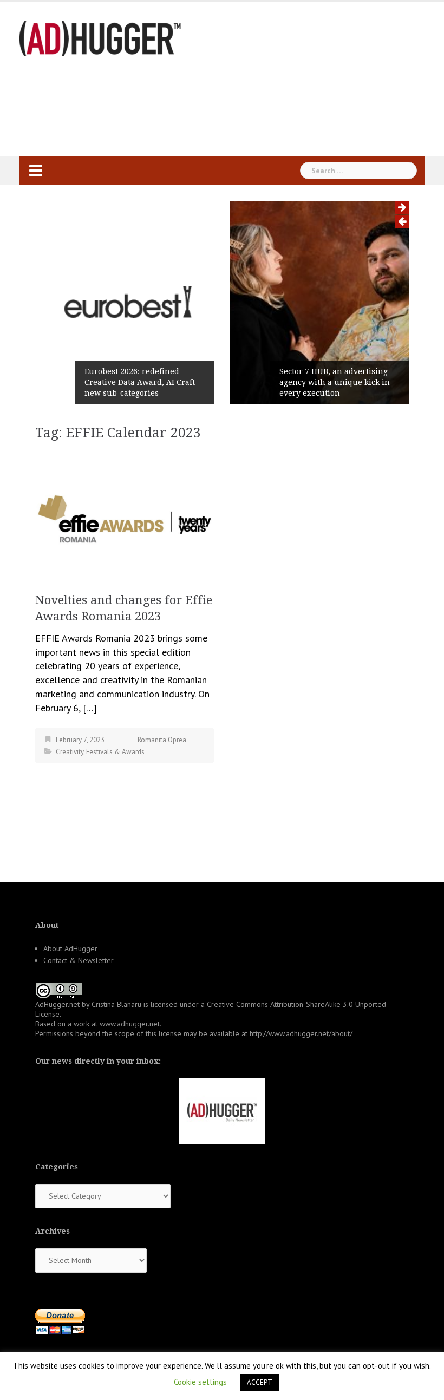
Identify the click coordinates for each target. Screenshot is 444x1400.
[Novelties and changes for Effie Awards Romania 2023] (124, 519)
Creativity (69, 751)
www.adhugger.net (130, 1024)
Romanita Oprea (162, 739)
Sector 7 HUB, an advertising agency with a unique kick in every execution (334, 382)
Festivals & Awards (115, 751)
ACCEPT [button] (259, 1382)
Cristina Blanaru (116, 1004)
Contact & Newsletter (78, 960)
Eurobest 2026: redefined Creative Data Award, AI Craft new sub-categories (139, 382)
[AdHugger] (100, 37)
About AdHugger (70, 948)
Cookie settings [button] (200, 1382)
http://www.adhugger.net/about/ (301, 1033)
